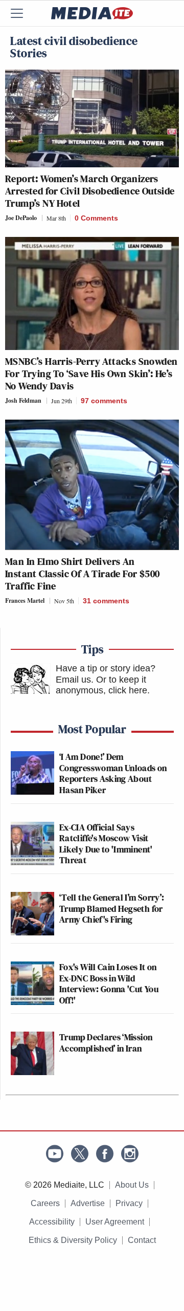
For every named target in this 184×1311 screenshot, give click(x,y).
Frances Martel (24, 600)
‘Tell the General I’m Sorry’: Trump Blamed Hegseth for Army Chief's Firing (111, 908)
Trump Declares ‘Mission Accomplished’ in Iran (105, 1043)
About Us (132, 1185)
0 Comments (96, 218)
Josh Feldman (23, 400)
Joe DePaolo (21, 217)
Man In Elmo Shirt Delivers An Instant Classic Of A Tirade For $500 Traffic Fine (82, 573)
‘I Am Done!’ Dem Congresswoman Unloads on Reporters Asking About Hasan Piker (113, 773)
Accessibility (52, 1221)
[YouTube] (54, 1154)
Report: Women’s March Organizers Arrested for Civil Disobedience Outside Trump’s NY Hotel (90, 190)
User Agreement (114, 1221)
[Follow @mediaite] (79, 1154)
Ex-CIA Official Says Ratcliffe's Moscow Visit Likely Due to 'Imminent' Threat (106, 844)
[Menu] (23, 13)
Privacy (129, 1203)
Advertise (88, 1203)
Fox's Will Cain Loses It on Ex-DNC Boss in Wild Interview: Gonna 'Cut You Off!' (108, 983)
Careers (45, 1203)
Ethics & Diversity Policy (73, 1240)
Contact (142, 1240)
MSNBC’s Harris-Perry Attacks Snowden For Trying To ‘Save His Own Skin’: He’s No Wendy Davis (91, 373)
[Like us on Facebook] (105, 1154)
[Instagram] (130, 1154)
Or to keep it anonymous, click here (101, 685)
